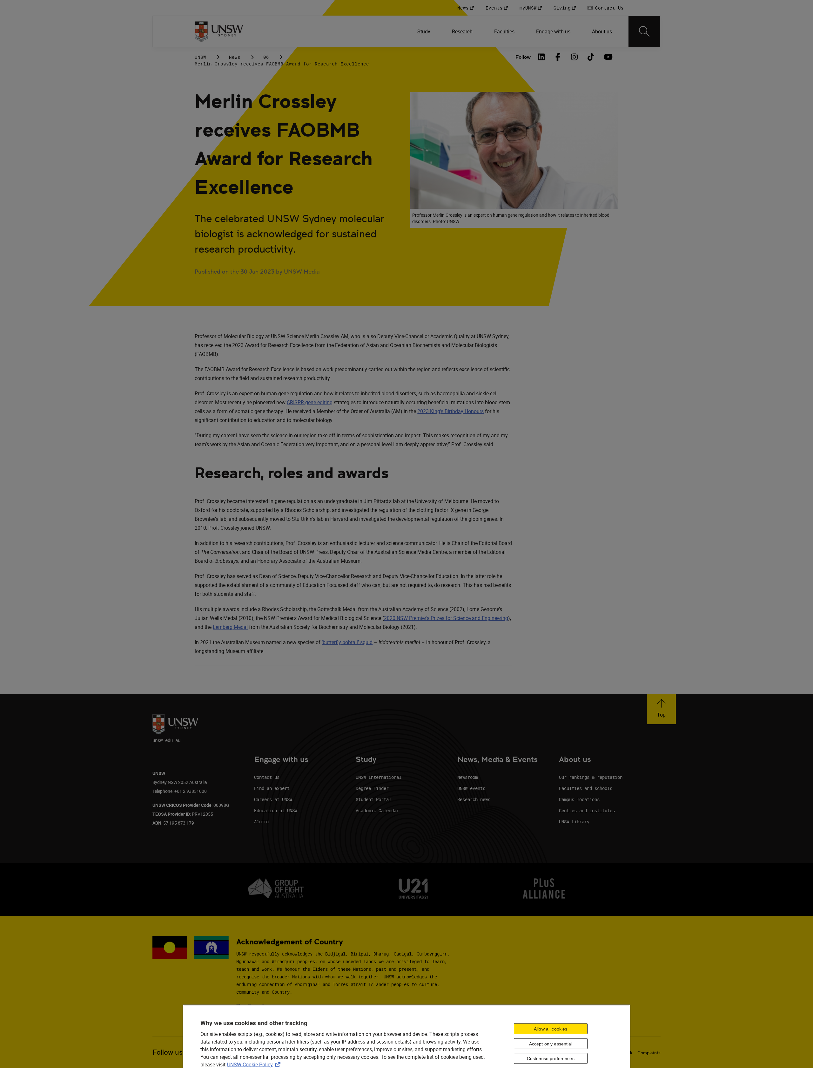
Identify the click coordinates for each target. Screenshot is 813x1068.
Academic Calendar (377, 810)
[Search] (644, 31)
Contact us (266, 777)
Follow (523, 57)
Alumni (261, 822)
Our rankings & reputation (590, 777)
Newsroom (467, 777)
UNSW (200, 57)
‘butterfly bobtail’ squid (347, 642)
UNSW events (471, 788)
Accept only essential (550, 1043)
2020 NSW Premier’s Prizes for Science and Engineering (446, 618)
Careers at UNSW (273, 799)
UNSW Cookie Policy (255, 1064)
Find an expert (272, 788)
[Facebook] (558, 57)
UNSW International (378, 777)
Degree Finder (372, 788)
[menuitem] (424, 31)
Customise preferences (550, 1058)
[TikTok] (591, 57)
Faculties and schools (585, 788)
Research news (473, 799)
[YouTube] (607, 57)
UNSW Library (574, 822)
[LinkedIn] (541, 57)
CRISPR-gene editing (310, 402)
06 (266, 57)
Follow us (167, 1052)
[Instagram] (574, 57)
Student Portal (373, 799)
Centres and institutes (587, 810)
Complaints (649, 1052)
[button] (661, 709)
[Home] (219, 31)
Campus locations (579, 799)
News (234, 57)
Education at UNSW (275, 810)
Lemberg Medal (230, 626)
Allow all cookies (550, 1028)
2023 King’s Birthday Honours (450, 411)
